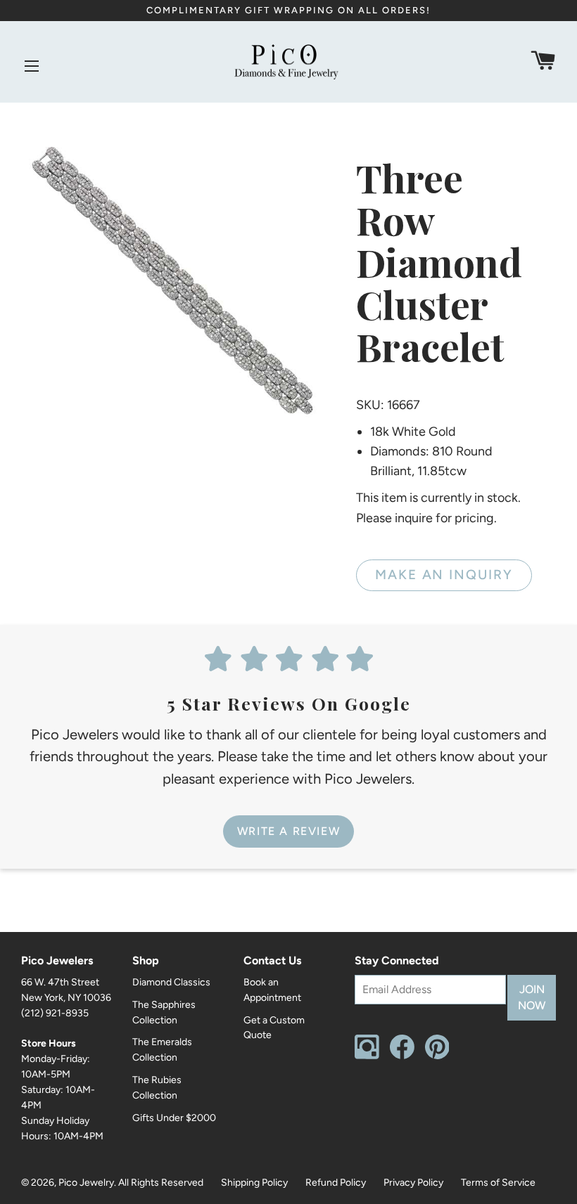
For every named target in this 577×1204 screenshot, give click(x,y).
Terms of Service (498, 1183)
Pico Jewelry (86, 1183)
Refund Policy (335, 1183)
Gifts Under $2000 (174, 1118)
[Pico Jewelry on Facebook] (402, 1056)
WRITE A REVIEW (288, 831)
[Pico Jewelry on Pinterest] (437, 1056)
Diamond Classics (171, 982)
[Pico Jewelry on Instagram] (367, 1056)
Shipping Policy (254, 1183)
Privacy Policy (413, 1183)
